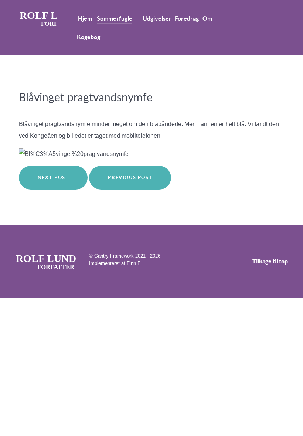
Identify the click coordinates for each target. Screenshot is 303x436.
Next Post (53, 177)
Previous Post (130, 177)
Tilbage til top (270, 261)
